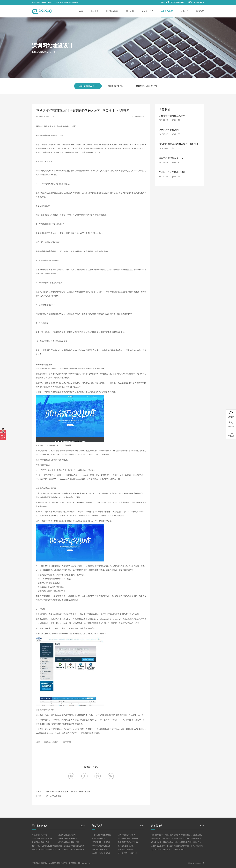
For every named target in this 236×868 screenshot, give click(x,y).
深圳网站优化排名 (116, 86)
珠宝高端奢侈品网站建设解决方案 (71, 850)
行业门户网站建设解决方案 (42, 838)
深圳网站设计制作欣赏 (146, 86)
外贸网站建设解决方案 (40, 842)
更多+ (82, 826)
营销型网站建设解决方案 (67, 838)
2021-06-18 (169, 120)
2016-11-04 (169, 148)
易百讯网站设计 (75, 863)
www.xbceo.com (87, 863)
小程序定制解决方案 (39, 835)
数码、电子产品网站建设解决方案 (45, 846)
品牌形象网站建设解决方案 (68, 842)
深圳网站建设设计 (52, 45)
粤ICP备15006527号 (196, 863)
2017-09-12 (169, 162)
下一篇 (38, 796)
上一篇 (38, 791)
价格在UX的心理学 (53, 796)
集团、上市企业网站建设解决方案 (71, 846)
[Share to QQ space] (98, 776)
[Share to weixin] (111, 776)
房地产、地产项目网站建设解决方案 (45, 850)
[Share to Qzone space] (84, 776)
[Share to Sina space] (71, 776)
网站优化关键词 (51, 742)
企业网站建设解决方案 (67, 835)
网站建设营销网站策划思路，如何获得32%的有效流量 (68, 791)
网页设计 (67, 742)
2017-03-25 (169, 177)
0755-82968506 (177, 2)
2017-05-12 (169, 134)
